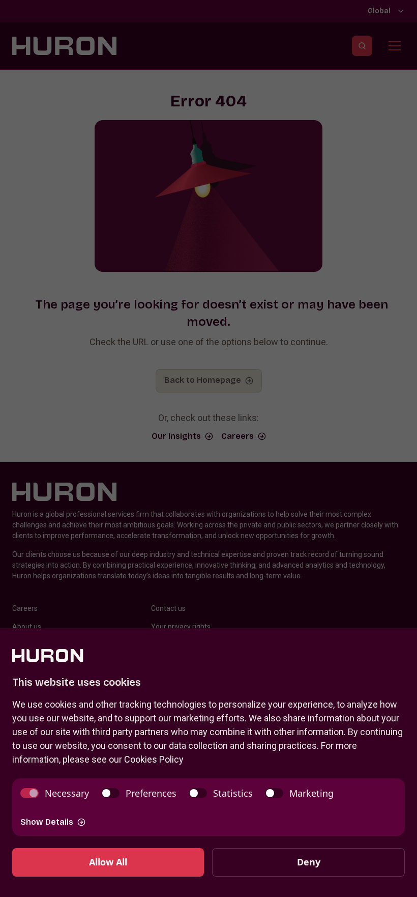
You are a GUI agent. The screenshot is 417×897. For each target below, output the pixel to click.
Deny (308, 862)
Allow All (108, 862)
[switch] (54, 793)
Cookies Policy (154, 759)
